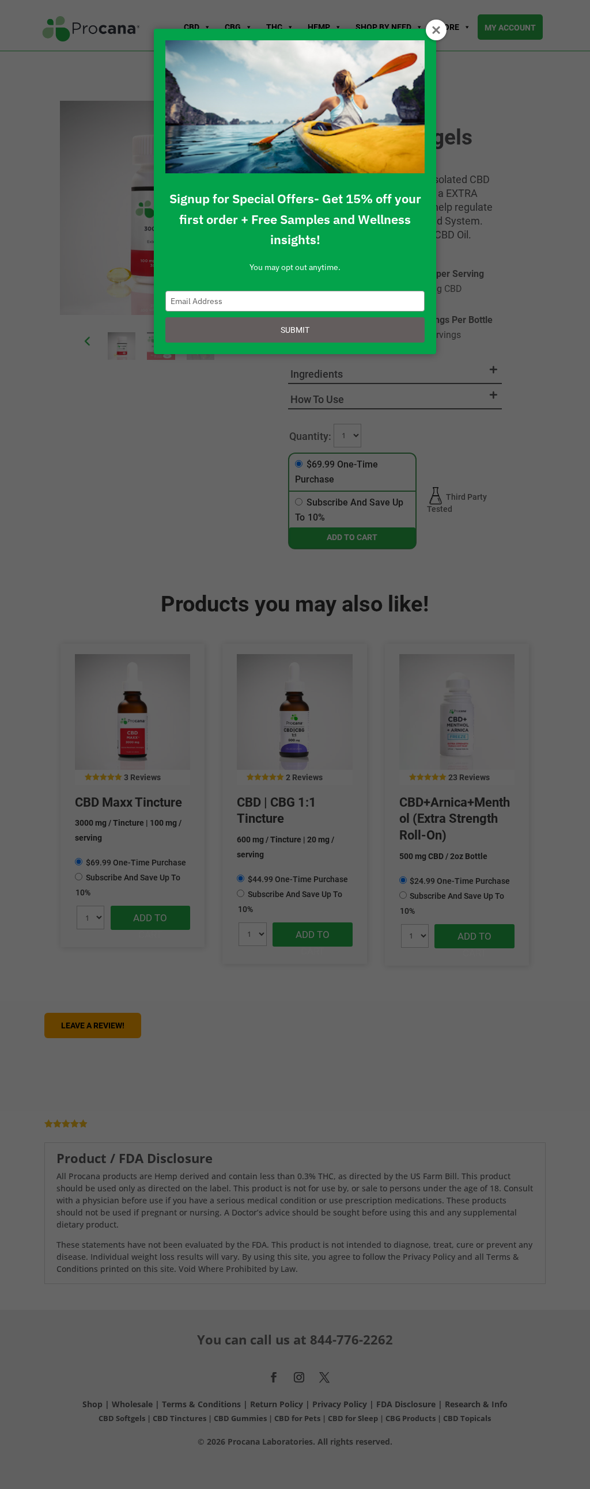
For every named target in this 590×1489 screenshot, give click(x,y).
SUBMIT (295, 330)
